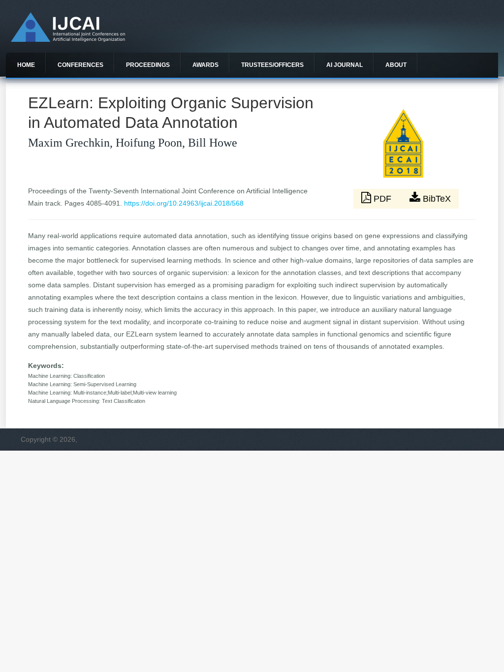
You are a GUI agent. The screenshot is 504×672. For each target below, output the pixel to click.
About (396, 64)
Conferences (80, 64)
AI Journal (344, 64)
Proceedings (148, 64)
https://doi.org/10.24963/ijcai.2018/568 (184, 203)
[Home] (68, 39)
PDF (382, 199)
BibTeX (435, 199)
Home (26, 64)
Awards (205, 64)
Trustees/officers (272, 64)
